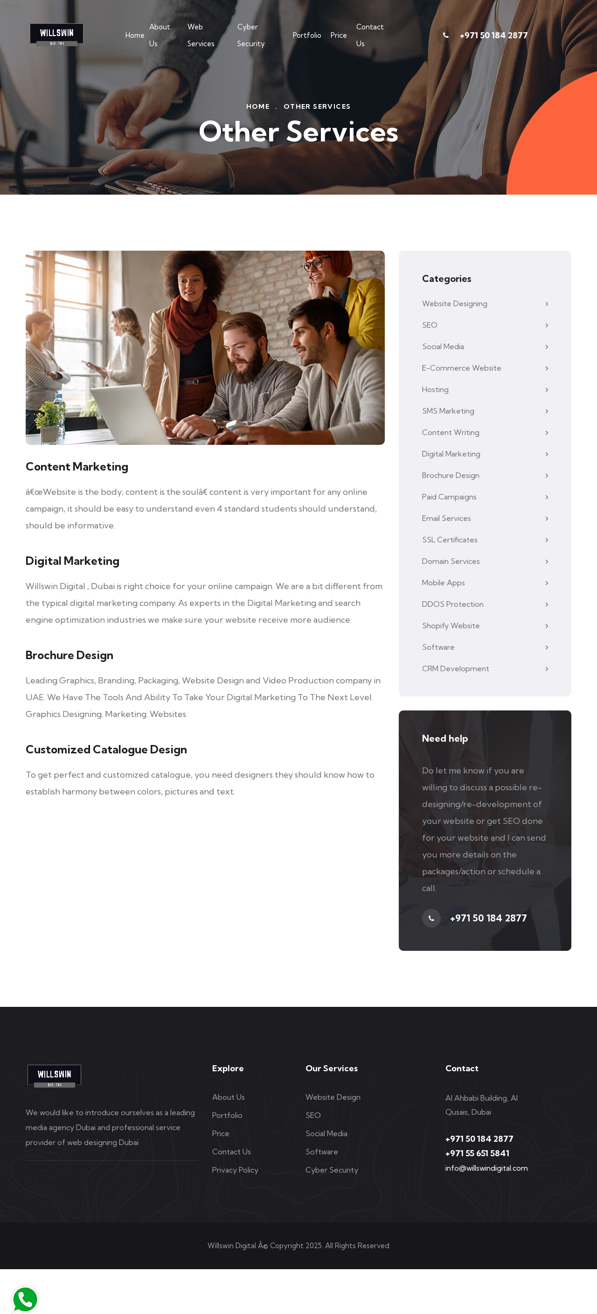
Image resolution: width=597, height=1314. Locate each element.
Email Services (446, 518)
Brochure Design (450, 475)
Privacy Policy (235, 1169)
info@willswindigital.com (486, 1168)
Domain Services (451, 561)
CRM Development (455, 668)
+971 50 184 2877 (494, 35)
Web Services (201, 35)
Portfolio (307, 35)
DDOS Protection (453, 604)
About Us (159, 35)
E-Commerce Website (461, 367)
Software (438, 647)
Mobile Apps (443, 582)
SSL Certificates (450, 539)
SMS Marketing (448, 410)
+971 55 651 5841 (477, 1153)
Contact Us (370, 35)
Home (135, 35)
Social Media (443, 346)
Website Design (333, 1097)
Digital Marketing (451, 453)
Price (339, 35)
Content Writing (450, 432)
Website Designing (454, 303)
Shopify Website (451, 625)
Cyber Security (251, 35)
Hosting (435, 389)
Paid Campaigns (449, 496)
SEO (429, 325)
